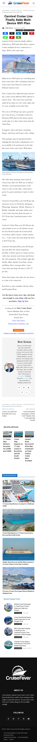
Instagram (21, 376)
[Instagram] (24, 387)
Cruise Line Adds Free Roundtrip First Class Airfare (9, 414)
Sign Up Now (23, 301)
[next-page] (6, 652)
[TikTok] (22, 392)
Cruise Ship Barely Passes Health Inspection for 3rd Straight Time (22, 619)
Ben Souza (9, 28)
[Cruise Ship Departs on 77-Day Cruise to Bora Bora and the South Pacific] (18, 434)
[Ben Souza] (3, 28)
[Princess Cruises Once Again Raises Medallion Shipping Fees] (18, 578)
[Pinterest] (32, 33)
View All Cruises (18, 320)
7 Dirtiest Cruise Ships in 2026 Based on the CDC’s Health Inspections (22, 644)
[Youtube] (29, 719)
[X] (12, 33)
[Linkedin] (18, 33)
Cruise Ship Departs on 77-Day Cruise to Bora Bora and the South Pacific (18, 448)
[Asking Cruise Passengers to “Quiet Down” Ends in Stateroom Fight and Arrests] (8, 607)
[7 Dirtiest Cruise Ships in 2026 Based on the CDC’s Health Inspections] (8, 644)
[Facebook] (5, 33)
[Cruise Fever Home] (18, 3)
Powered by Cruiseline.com (18, 323)
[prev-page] (3, 652)
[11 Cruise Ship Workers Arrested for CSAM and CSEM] (7, 434)
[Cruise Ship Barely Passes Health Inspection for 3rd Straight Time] (8, 620)
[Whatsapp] (5, 37)
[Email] (18, 37)
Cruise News (5, 10)
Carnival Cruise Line (16, 10)
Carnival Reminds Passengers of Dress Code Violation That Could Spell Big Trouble (28, 416)
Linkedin (26, 378)
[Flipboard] (12, 37)
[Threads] (25, 33)
